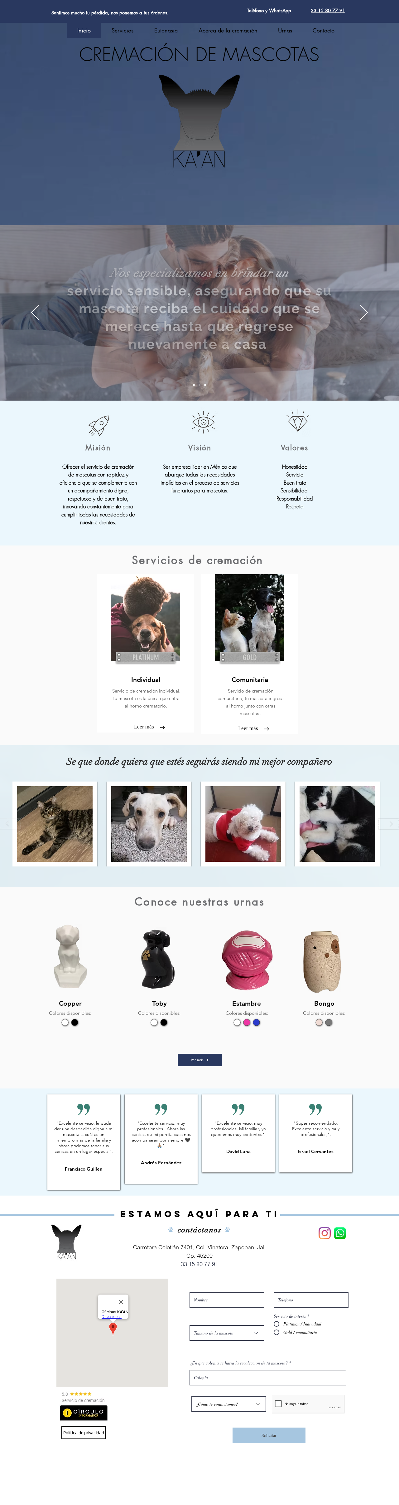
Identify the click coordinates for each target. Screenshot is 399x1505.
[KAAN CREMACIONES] (340, 1233)
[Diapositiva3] (205, 385)
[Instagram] (325, 1233)
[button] (54, 824)
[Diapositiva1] (194, 385)
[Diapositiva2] (199, 385)
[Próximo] (364, 313)
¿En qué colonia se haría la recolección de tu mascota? (239, 1363)
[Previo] (35, 313)
